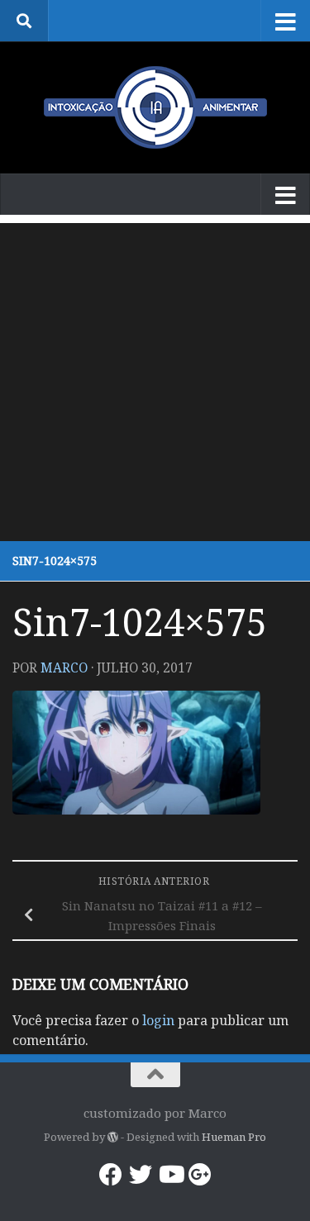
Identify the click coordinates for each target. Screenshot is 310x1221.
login (158, 1020)
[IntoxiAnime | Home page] (155, 107)
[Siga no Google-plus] (200, 1174)
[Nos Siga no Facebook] (110, 1174)
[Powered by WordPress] (112, 1137)
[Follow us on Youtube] (170, 1174)
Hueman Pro (234, 1136)
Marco (64, 667)
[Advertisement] (155, 378)
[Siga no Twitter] (140, 1174)
